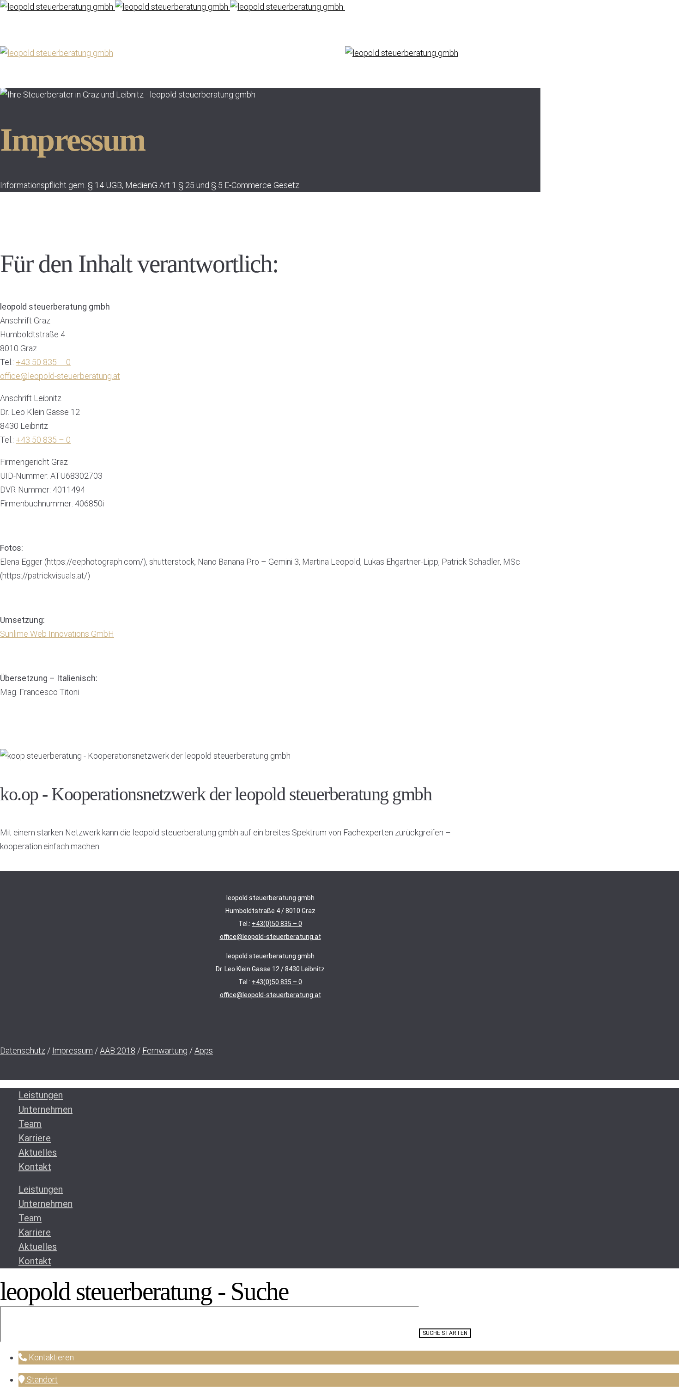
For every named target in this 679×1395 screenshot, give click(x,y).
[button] (46, 1357)
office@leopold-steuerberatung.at (60, 376)
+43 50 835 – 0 (43, 362)
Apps (203, 1050)
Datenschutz (22, 1050)
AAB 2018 (117, 1050)
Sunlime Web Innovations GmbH (57, 634)
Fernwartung (165, 1050)
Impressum (72, 1050)
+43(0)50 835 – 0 (277, 923)
